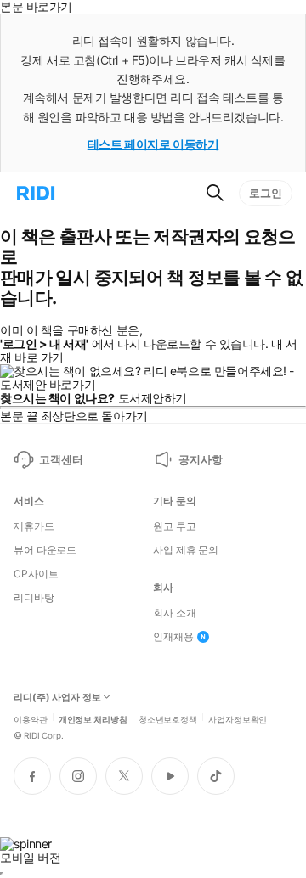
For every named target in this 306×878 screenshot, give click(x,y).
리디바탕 (34, 598)
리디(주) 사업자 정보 (57, 697)
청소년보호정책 (168, 718)
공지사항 (200, 459)
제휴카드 (34, 526)
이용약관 (31, 718)
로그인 (265, 193)
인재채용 (173, 637)
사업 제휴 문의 (185, 550)
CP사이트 (36, 574)
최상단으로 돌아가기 (94, 415)
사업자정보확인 (237, 718)
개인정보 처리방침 (93, 718)
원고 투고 (174, 526)
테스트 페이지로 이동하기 (153, 144)
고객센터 (60, 459)
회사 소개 (174, 613)
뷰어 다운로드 (45, 550)
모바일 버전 (30, 857)
